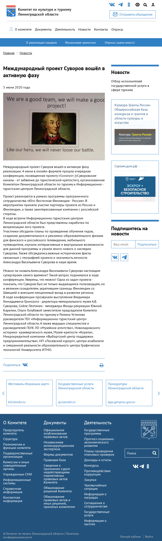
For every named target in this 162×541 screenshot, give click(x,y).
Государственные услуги (96, 513)
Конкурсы (91, 465)
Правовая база (55, 460)
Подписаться (147, 244)
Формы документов (58, 454)
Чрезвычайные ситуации (95, 487)
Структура (10, 439)
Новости (84, 29)
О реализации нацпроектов (41, 44)
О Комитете (15, 423)
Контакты (101, 29)
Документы (43, 29)
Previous (3, 393)
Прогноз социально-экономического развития (99, 442)
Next (159, 393)
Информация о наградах (95, 495)
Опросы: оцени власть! (120, 42)
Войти (149, 536)
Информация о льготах (95, 522)
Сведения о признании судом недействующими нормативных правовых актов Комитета (57, 473)
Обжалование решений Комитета (58, 489)
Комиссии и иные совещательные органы (16, 465)
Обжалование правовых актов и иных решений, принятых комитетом (59, 501)
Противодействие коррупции (97, 472)
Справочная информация (12, 490)
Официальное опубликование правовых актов (56, 433)
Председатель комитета (13, 431)
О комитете (23, 29)
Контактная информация (12, 499)
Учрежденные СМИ (17, 474)
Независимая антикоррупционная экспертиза (59, 445)
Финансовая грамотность (80, 44)
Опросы (117, 29)
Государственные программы (96, 431)
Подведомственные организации (17, 455)
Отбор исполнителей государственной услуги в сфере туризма (130, 85)
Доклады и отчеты (97, 460)
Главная (9, 53)
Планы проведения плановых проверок (99, 452)
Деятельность (65, 29)
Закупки (90, 480)
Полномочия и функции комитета (17, 446)
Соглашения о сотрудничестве (95, 504)
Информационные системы (17, 481)
